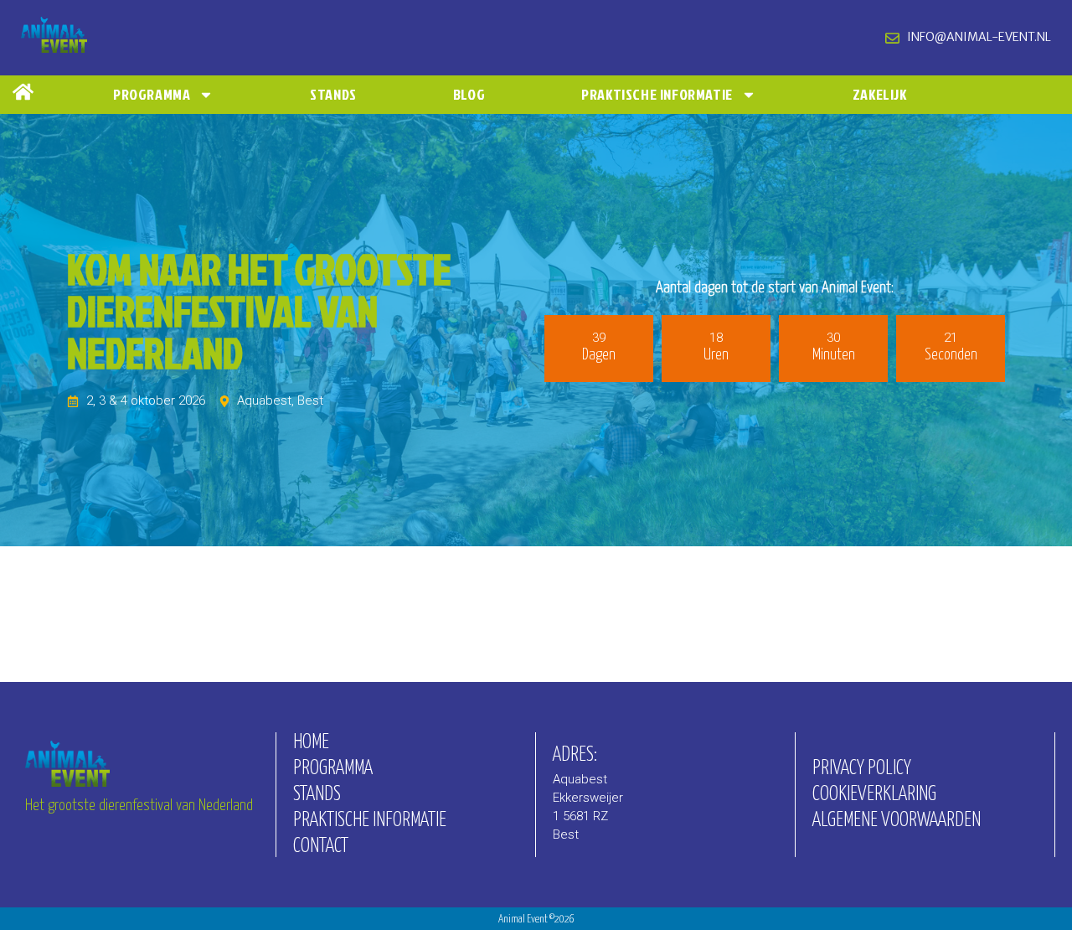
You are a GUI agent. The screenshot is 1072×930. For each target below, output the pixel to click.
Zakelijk (880, 94)
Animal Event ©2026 (536, 919)
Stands (333, 94)
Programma (151, 94)
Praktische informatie (657, 94)
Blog (469, 94)
